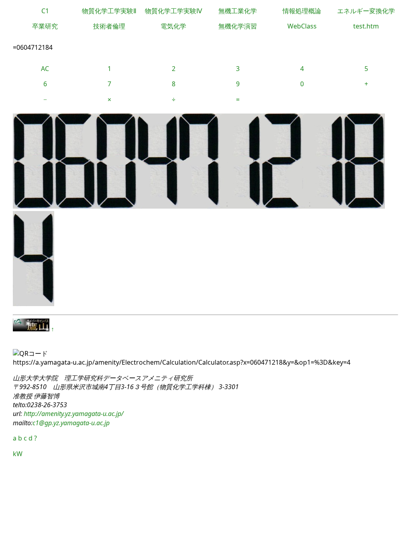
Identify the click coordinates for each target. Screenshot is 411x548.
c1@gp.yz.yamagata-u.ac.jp (71, 422)
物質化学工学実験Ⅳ (173, 10)
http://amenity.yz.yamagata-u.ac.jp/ (73, 413)
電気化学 (173, 26)
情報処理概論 (302, 10)
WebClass (302, 26)
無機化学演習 (237, 26)
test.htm (366, 26)
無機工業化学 (237, 10)
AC (45, 68)
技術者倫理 (109, 26)
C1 (45, 10)
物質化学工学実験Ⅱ (109, 10)
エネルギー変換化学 (366, 10)
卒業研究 (45, 26)
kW (17, 453)
